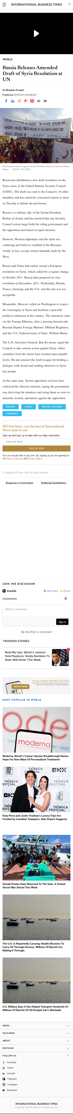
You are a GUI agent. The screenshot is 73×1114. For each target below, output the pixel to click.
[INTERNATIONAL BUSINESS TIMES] (36, 5)
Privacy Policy (35, 458)
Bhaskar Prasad (15, 90)
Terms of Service (14, 458)
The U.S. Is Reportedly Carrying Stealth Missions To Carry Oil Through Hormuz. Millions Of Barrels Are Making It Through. (33, 947)
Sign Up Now (20, 686)
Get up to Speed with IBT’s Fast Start (50, 681)
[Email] (39, 101)
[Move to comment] (45, 101)
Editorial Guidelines (53, 483)
